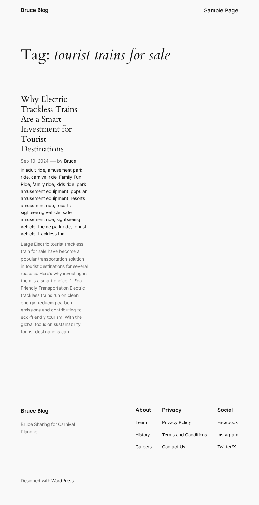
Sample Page (221, 10)
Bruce (70, 160)
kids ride (65, 184)
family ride (43, 184)
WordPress (62, 480)
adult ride (35, 170)
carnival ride (44, 177)
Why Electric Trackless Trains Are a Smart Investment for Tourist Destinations (49, 124)
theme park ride (54, 226)
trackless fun (51, 233)
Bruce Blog (35, 10)
